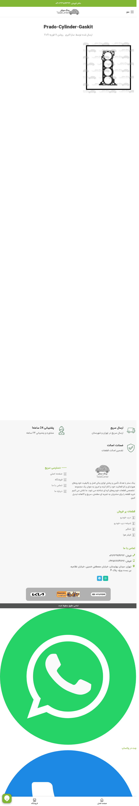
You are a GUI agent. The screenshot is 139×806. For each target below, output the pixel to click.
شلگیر (128, 529)
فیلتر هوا (127, 535)
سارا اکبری (70, 35)
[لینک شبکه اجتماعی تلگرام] (99, 578)
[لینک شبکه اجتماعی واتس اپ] (105, 578)
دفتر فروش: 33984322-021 (68, 3)
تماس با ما (57, 485)
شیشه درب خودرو (122, 523)
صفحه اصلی (56, 474)
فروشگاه (58, 479)
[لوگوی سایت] (68, 12)
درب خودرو (125, 517)
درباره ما (58, 491)
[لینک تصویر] (98, 594)
